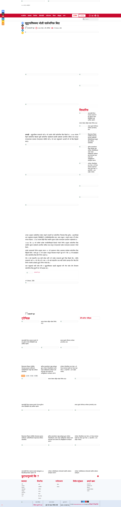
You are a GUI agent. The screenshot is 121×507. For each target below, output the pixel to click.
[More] (2, 24)
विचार (23, 494)
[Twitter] (84, 501)
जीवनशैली (23, 489)
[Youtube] (86, 501)
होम (22, 484)
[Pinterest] (22, 28)
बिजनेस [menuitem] (35, 15)
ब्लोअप (58, 486)
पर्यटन (39, 491)
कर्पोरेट (39, 489)
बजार (39, 493)
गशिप (58, 484)
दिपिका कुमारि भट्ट (37, 505)
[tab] (23, 376)
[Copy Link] (22, 33)
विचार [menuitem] (54, 15)
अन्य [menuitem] (64, 15)
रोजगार (39, 498)
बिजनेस (23, 487)
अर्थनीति (39, 486)
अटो (39, 484)
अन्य (22, 495)
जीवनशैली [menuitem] (41, 15)
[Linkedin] (22, 30)
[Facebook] (22, 23)
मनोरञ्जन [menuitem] (48, 15)
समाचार (23, 485)
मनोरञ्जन (23, 492)
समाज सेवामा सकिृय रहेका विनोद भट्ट (88, 123)
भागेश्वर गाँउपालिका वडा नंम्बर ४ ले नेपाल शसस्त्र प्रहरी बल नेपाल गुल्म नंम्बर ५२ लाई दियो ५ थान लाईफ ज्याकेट (86, 437)
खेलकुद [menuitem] (59, 15)
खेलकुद (23, 490)
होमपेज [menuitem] (24, 15)
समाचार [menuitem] (30, 15)
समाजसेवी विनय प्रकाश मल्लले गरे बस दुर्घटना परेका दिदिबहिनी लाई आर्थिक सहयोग (92, 116)
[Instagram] (88, 501)
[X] (22, 25)
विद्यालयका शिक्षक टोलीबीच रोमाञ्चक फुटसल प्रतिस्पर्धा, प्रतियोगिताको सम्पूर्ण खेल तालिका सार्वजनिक (32, 437)
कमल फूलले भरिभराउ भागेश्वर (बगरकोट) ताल (93, 127)
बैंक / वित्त (40, 496)
